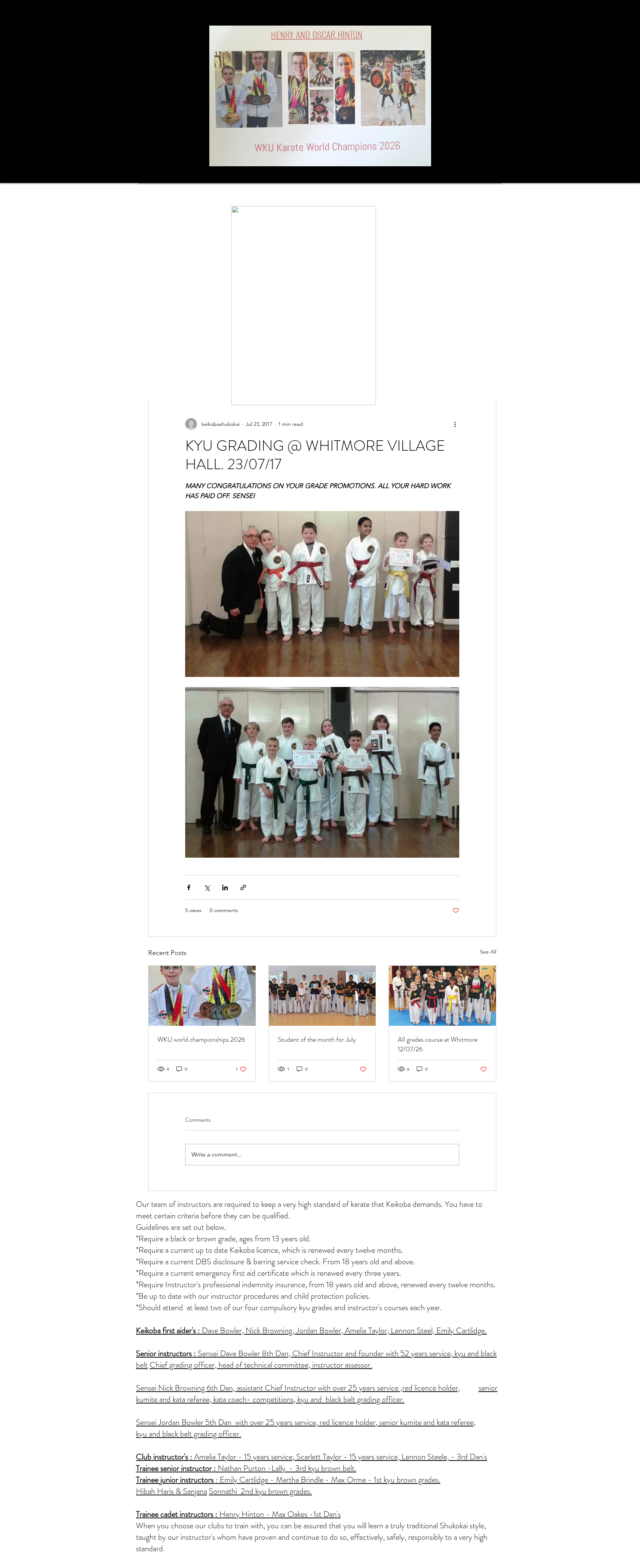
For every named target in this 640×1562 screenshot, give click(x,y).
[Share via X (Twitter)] (206, 887)
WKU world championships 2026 (201, 1039)
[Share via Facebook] (188, 887)
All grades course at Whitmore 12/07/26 (437, 1044)
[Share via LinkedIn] (225, 887)
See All (488, 951)
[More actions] (454, 424)
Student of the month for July (317, 1039)
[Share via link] (243, 887)
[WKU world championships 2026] (202, 996)
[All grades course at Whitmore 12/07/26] (442, 996)
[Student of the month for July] (322, 996)
